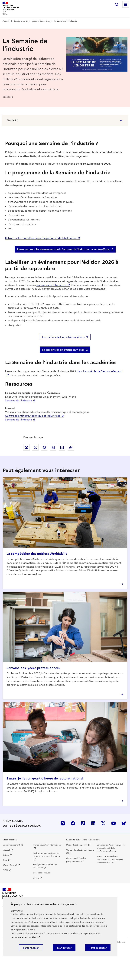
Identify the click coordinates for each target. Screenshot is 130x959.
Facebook (73, 823)
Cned (5, 860)
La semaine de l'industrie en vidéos (63, 350)
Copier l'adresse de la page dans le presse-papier (71, 447)
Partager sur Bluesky (44, 447)
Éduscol (6, 850)
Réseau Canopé (10, 865)
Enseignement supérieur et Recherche (45, 866)
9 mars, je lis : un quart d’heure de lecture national (44, 778)
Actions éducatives (41, 21)
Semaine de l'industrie (18, 400)
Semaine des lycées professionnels (33, 668)
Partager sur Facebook (26, 447)
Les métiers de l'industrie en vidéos (63, 337)
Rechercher (117, 4)
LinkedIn (93, 823)
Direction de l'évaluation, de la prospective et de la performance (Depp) (111, 848)
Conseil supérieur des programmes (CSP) (76, 860)
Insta (63, 823)
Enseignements (21, 21)
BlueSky (123, 823)
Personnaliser (31, 948)
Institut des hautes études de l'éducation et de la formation (46, 855)
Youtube (113, 823)
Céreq (36, 877)
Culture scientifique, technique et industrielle (32, 416)
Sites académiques (41, 872)
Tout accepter (98, 948)
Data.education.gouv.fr (77, 844)
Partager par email (62, 447)
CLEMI (5, 870)
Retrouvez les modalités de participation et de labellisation (41, 238)
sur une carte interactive (51, 285)
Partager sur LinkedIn (53, 447)
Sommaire (12, 120)
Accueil (6, 21)
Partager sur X (35, 447)
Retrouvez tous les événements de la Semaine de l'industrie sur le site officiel (63, 249)
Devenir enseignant (11, 844)
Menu (125, 4)
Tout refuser (64, 948)
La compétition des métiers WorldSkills (36, 553)
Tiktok (83, 823)
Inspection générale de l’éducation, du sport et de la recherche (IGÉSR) (110, 859)
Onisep (6, 855)
